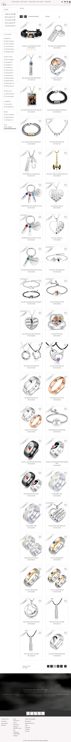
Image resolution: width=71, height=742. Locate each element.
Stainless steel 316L (10, 81)
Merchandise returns (29, 723)
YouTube (39, 713)
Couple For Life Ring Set (31, 430)
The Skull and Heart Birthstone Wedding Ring (57, 462)
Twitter (32, 713)
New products (4, 723)
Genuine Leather (10, 59)
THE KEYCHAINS (47, 1)
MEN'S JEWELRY (24, 1)
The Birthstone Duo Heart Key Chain (31, 238)
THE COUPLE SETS (32, 1)
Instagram (43, 713)
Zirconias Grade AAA (10, 96)
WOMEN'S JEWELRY (16, 1)
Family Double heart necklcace (31, 622)
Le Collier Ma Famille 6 (57, 206)
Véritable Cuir (9, 120)
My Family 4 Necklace (57, 238)
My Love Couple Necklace (57, 366)
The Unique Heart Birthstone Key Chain (31, 270)
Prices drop (3, 721)
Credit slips (27, 727)
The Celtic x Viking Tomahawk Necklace (56, 174)
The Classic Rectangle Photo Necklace (31, 110)
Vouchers (27, 731)
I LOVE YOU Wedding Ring (57, 558)
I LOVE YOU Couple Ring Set (57, 590)
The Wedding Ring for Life (31, 398)
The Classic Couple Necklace (31, 366)
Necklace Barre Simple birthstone (31, 78)
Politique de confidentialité (16, 733)
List (25, 17)
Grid (21, 16)
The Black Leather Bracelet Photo (31, 46)
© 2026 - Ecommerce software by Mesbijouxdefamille (35, 740)
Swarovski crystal (10, 94)
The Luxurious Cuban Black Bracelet (57, 110)
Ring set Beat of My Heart (31, 558)
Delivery (15, 723)
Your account (30, 719)
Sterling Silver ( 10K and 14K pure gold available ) (10, 83)
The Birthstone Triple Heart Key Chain (31, 206)
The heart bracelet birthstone (56, 430)
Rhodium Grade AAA (10, 78)
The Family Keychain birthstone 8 (57, 46)
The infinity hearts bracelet (57, 270)
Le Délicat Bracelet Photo (57, 302)
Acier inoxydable (10, 114)
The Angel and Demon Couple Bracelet (31, 302)
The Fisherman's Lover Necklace (31, 174)
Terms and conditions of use (17, 727)
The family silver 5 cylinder (31, 654)
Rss (35, 713)
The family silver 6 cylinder (56, 622)
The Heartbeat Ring (57, 494)
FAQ (14, 730)
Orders (26, 725)
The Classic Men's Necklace (57, 142)
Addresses (27, 729)
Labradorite (9, 62)
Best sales (3, 725)
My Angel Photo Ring (56, 78)
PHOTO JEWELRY (39, 1)
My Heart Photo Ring (56, 334)
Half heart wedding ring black (56, 654)
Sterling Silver (10, 117)
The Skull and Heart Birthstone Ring (31, 462)
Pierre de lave (9, 70)
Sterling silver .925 (10, 86)
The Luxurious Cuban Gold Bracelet (31, 142)
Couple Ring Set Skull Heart (31, 494)
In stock (9, 104)
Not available (10, 107)
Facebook (28, 713)
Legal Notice (16, 725)
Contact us (15, 735)
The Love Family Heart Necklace (56, 526)
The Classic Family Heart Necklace (31, 334)
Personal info (28, 721)
